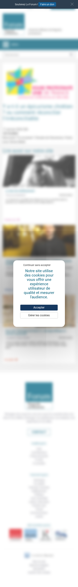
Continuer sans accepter (37, 265)
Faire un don (47, 4)
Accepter (38, 307)
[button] (72, 4)
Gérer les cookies (39, 315)
